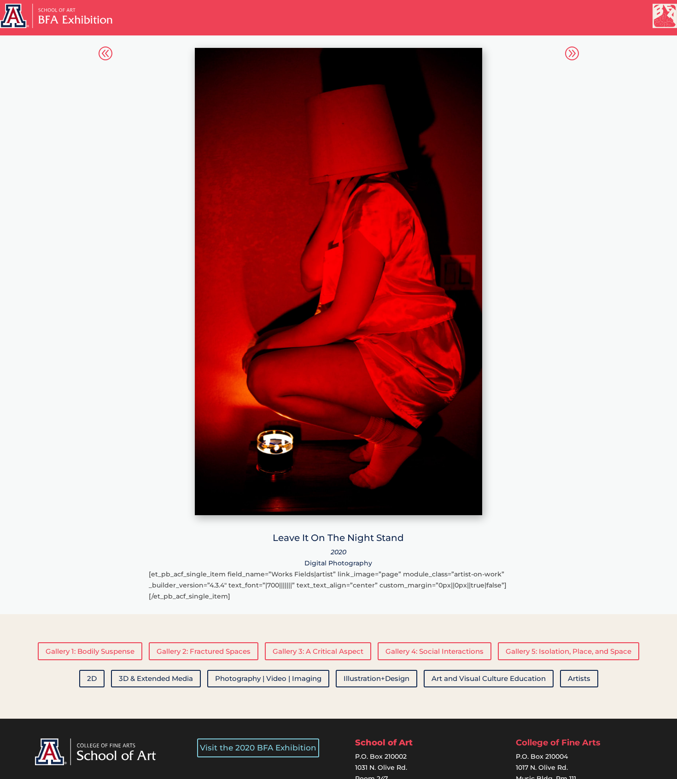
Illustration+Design (376, 678)
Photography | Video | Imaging (268, 678)
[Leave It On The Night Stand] (339, 513)
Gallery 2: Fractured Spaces (204, 651)
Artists (579, 678)
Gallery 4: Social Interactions (434, 651)
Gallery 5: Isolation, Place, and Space (568, 651)
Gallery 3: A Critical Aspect (318, 651)
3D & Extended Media (156, 678)
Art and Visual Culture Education (489, 678)
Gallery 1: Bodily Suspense (90, 651)
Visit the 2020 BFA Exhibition (258, 747)
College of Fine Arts (558, 743)
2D (92, 678)
